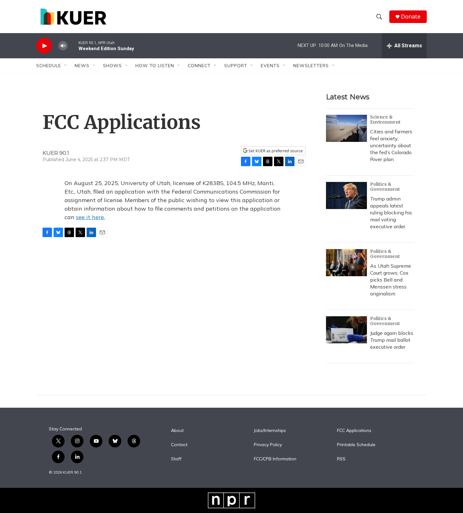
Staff (176, 459)
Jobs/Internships (270, 430)
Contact (179, 444)
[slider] (73, 45)
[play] (44, 46)
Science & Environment (385, 119)
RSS (341, 459)
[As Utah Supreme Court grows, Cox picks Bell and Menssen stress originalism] (346, 262)
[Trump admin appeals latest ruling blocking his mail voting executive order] (346, 195)
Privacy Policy (268, 444)
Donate (410, 16)
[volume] (63, 46)
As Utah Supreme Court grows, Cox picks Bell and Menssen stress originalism (390, 280)
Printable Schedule (356, 444)
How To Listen (154, 65)
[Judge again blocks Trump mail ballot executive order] (346, 329)
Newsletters (311, 65)
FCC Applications (354, 430)
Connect (199, 65)
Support (235, 65)
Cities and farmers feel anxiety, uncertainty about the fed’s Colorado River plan (391, 145)
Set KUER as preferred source (275, 151)
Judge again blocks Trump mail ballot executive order (391, 340)
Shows (112, 65)
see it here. (90, 217)
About (177, 430)
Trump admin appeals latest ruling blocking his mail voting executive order (391, 212)
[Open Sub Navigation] (65, 65)
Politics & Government (385, 186)
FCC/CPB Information (275, 459)
